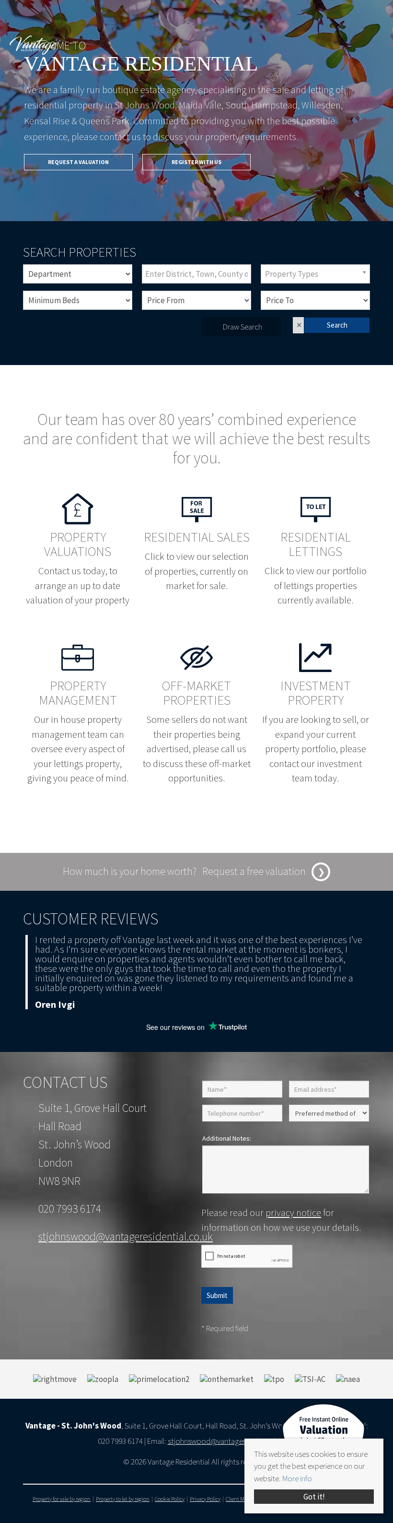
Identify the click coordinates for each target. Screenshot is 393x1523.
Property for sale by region (62, 1498)
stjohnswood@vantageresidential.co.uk (125, 1236)
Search (337, 325)
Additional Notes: (226, 1138)
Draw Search (241, 326)
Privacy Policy (205, 1498)
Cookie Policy (170, 1498)
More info (297, 1478)
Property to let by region (123, 1498)
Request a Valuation (78, 161)
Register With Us (196, 161)
